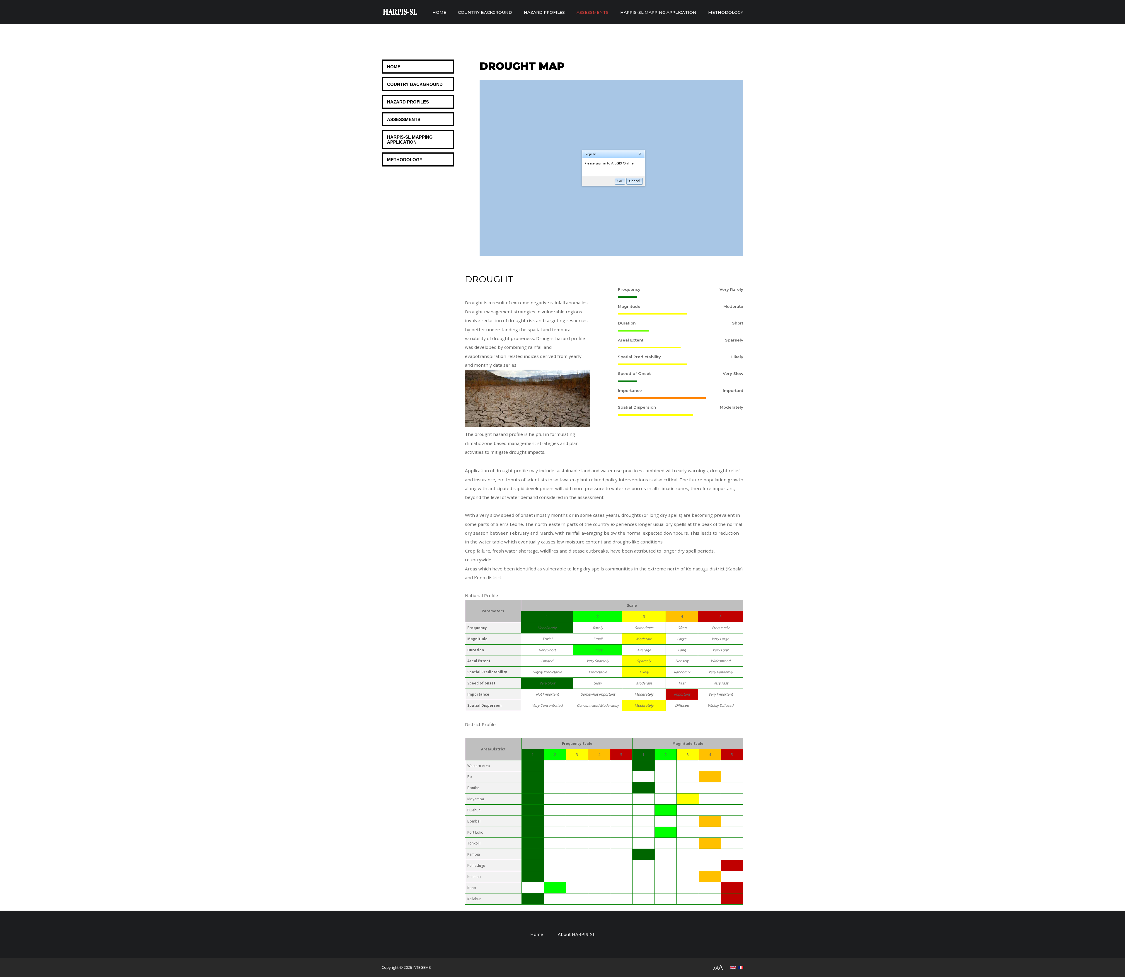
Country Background (485, 12)
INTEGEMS (422, 967)
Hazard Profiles (544, 12)
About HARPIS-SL (576, 934)
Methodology (725, 12)
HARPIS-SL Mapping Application (658, 12)
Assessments (592, 12)
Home (439, 12)
